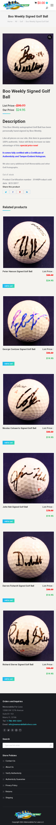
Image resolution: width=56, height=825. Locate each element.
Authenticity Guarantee (15, 779)
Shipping (9, 797)
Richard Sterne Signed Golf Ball (18, 664)
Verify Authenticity (13, 773)
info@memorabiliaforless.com (22, 724)
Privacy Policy (11, 785)
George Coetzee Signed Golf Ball (19, 349)
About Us (10, 767)
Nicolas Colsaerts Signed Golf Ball (19, 428)
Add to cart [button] (8, 286)
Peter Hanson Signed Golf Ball (17, 271)
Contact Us (10, 761)
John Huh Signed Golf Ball (15, 507)
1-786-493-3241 (14, 721)
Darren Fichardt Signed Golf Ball (18, 586)
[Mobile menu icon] (52, 5)
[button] (49, 37)
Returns (9, 791)
